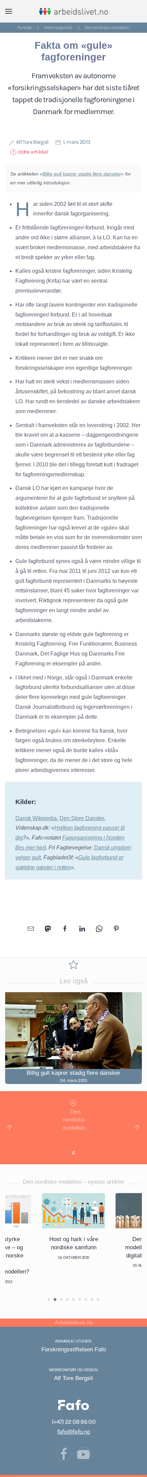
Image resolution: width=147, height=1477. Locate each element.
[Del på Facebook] (65, 928)
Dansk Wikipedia (36, 818)
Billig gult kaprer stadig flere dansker (81, 174)
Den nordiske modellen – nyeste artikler (73, 1182)
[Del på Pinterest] (116, 928)
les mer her (30, 847)
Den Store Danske (81, 818)
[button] (8, 11)
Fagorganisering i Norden (93, 838)
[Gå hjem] (73, 11)
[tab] (49, 1299)
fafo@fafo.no (73, 1431)
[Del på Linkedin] (82, 928)
